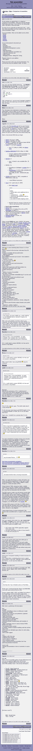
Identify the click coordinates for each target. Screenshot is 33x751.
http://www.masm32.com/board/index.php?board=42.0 (15, 464)
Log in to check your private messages (15, 7)
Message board (28, 745)
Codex (28, 222)
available (24, 167)
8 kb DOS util (14, 126)
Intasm (7, 207)
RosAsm (5, 40)
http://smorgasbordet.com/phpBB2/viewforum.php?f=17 (15, 462)
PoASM (9, 228)
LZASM (7, 176)
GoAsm (5, 39)
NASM (4, 36)
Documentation (15, 745)
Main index (4, 745)
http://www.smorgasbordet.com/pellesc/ (11, 461)
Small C (22, 228)
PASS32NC (8, 210)
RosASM (24, 226)
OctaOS (23, 501)
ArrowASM (8, 216)
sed (12, 128)
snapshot (18, 145)
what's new (14, 185)
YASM (4, 38)
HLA (13, 234)
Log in (25, 7)
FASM (4, 35)
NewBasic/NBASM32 (11, 151)
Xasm (7, 182)
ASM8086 (26, 224)
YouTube (28, 747)
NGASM (8, 158)
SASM (3, 225)
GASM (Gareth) (22, 225)
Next (13, 14)
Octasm (7, 141)
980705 (23, 212)
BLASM (25, 222)
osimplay (15, 233)
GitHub (24, 747)
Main (10, 11)
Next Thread (27, 731)
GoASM (4, 228)
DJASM (20, 222)
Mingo (3, 224)
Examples (22, 745)
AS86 (14, 224)
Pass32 (7, 209)
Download (9, 745)
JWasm (7, 142)
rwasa (20, 749)
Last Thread (21, 731)
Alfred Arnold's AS (17, 226)
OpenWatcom (12, 170)
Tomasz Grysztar (16, 747)
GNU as (10, 226)
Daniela (28, 231)
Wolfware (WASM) (10, 215)
